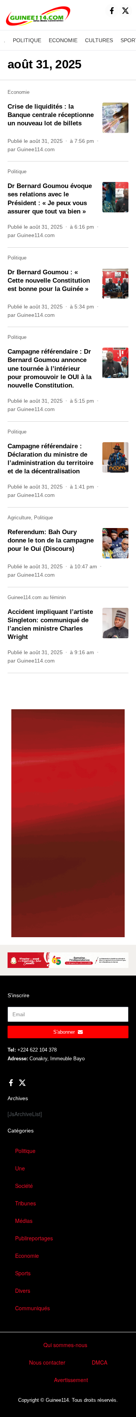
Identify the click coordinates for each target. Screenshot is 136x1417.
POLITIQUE (27, 40)
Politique (17, 171)
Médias (23, 1220)
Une (20, 1168)
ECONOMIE (63, 40)
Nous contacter (47, 1362)
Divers (22, 1290)
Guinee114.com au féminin (37, 597)
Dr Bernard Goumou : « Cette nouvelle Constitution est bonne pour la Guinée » (49, 281)
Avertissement (71, 1380)
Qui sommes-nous (65, 1345)
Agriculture (19, 517)
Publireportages (34, 1238)
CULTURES (99, 40)
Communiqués (32, 1308)
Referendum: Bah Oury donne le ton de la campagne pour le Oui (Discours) (51, 540)
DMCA (99, 1362)
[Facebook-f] (112, 10)
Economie (18, 92)
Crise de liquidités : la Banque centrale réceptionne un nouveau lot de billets (51, 115)
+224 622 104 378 (37, 1050)
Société (24, 1185)
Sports (23, 1273)
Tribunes (25, 1203)
